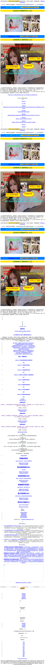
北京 (24, 641)
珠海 (24, 651)
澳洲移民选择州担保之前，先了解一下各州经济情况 (23, 345)
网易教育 (24, 593)
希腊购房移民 (18, 115)
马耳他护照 (11, 107)
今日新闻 (24, 596)
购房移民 (24, 114)
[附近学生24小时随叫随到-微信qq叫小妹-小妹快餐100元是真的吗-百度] (22, 95)
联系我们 (24, 124)
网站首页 (24, 101)
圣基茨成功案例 (23, 512)
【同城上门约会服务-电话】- (13, 7)
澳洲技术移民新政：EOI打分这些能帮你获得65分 (24, 350)
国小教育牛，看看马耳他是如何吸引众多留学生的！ (23, 343)
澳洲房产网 (23, 598)
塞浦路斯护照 (6, 107)
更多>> (20, 356)
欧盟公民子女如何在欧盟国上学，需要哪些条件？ (23, 351)
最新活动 (18, 122)
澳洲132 (30, 118)
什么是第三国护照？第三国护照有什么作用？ (23, 353)
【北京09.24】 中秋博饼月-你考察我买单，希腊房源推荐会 (24, 374)
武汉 (24, 649)
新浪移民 (24, 594)
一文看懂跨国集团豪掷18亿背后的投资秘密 (24, 344)
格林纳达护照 (32, 107)
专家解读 (34, 122)
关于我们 (24, 624)
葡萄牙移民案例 (23, 517)
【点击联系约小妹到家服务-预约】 (30, 7)
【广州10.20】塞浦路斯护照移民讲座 (23, 384)
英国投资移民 (26, 111)
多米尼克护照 (21, 107)
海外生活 (26, 122)
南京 (24, 646)
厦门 (24, 650)
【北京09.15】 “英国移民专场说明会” (23, 365)
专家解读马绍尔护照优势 (24, 349)
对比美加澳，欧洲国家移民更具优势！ (24, 352)
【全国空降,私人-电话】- (14, 36)
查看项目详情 (20, 410)
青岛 (24, 647)
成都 (24, 652)
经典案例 (24, 126)
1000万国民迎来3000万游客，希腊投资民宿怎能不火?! (22, 334)
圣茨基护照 (16, 107)
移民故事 (22, 122)
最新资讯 (24, 121)
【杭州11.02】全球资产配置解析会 (24, 389)
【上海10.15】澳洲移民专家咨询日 (24, 379)
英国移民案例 (23, 513)
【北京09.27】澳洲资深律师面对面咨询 (23, 394)
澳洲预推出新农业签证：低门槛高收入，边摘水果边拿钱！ (23, 346)
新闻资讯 (14, 122)
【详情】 (28, 340)
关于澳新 (24, 103)
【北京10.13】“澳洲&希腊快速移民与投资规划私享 (23, 360)
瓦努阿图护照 (38, 107)
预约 (24, 362)
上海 (24, 642)
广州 (24, 645)
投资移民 (24, 110)
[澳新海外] (22, 321)
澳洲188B (22, 118)
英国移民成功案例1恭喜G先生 (27, 519)
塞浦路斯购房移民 (11, 115)
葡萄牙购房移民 (24, 115)
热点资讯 (16, 331)
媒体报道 (30, 122)
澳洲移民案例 (23, 514)
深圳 (24, 644)
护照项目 (24, 105)
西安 (24, 656)
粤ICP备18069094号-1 (23, 658)
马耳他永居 (37, 115)
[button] (21, 326)
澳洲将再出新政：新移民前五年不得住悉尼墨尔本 (23, 347)
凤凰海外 (24, 597)
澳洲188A (26, 118)
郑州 (24, 653)
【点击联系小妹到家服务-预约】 (29, 36)
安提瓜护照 (27, 107)
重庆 (24, 655)
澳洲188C (18, 118)
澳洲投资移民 (21, 111)
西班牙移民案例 (23, 516)
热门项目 (22, 398)
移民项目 (24, 117)
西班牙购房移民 (31, 115)
